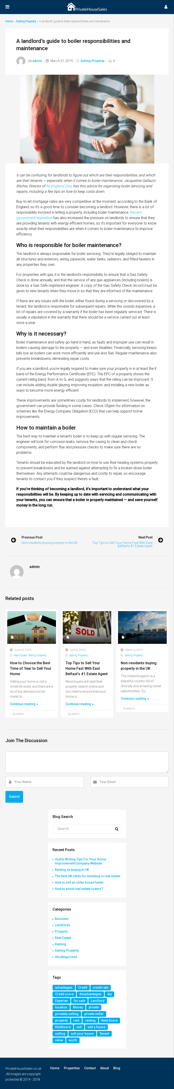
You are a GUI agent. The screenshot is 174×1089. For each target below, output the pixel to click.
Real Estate (20, 655)
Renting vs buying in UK (72, 870)
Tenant (104, 1033)
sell (79, 1027)
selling (60, 1033)
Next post (145, 537)
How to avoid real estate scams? (79, 889)
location (61, 1007)
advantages (63, 987)
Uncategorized (66, 957)
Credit (82, 987)
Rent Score (109, 1020)
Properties (72, 1068)
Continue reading (23, 704)
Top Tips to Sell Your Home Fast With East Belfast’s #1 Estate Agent (122, 544)
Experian (61, 1001)
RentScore (63, 1027)
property (61, 1020)
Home (54, 1068)
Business (62, 919)
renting (90, 1020)
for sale (79, 1001)
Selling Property (26, 21)
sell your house (82, 1033)
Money (78, 1007)
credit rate (100, 987)
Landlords (62, 925)
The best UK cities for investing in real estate (87, 876)
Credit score (64, 994)
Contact (90, 1068)
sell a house (96, 1027)
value (59, 1040)
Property (61, 931)
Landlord (97, 1001)
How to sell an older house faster (79, 882)
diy (109, 994)
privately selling (67, 1014)
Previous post (32, 537)
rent (76, 1020)
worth (73, 1040)
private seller (94, 1014)
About (104, 1068)
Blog (116, 1068)
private (94, 1007)
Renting (60, 944)
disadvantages (90, 994)
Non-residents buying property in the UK (49, 543)
